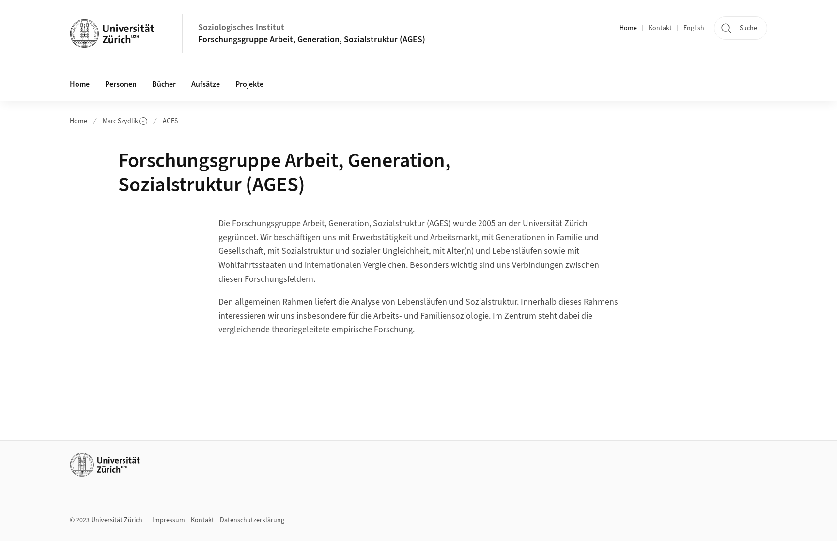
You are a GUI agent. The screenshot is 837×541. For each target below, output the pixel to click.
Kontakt (660, 28)
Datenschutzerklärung (252, 520)
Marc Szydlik (120, 121)
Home (628, 28)
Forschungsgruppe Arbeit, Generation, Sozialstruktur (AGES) (311, 39)
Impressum (168, 520)
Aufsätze (205, 84)
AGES (170, 121)
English (693, 28)
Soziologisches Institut (241, 27)
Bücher (164, 84)
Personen (121, 84)
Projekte (249, 84)
